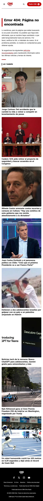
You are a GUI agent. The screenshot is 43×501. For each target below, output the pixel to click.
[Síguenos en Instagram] (24, 477)
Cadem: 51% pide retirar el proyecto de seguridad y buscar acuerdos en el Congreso (20, 161)
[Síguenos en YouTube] (29, 477)
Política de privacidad (33, 482)
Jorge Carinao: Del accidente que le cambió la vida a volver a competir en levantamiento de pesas (19, 112)
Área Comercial (8, 482)
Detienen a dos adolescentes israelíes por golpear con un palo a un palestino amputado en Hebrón (21, 312)
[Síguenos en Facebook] (14, 477)
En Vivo (16, 482)
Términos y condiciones (11, 486)
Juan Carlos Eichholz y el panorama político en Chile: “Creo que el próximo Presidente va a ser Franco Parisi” (20, 262)
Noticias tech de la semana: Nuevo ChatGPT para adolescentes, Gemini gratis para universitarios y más (18, 361)
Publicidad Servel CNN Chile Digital (29, 486)
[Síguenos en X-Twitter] (19, 477)
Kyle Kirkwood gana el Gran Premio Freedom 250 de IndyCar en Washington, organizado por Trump (21, 411)
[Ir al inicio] (10, 4)
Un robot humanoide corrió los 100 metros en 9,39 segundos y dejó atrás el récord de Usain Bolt (21, 460)
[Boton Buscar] (23, 4)
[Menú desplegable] (4, 4)
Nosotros (22, 482)
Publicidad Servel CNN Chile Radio (21, 489)
